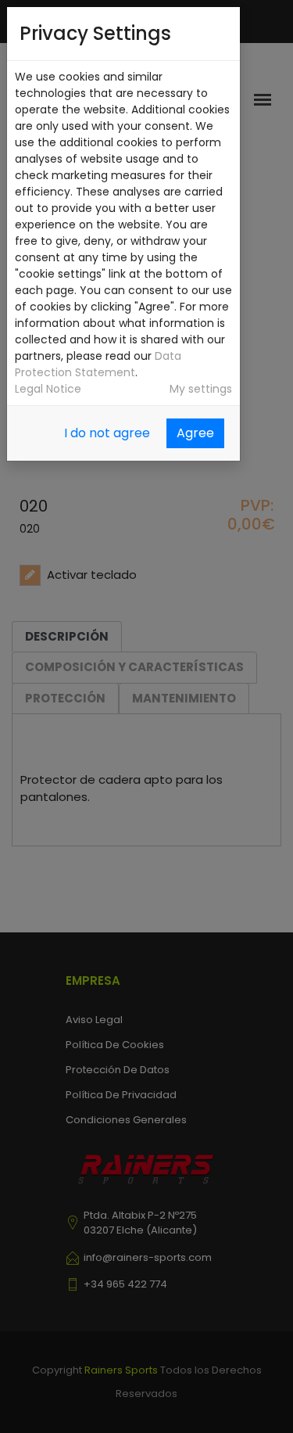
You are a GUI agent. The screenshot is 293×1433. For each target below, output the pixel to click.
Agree (195, 433)
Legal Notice (48, 389)
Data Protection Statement (98, 364)
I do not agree (107, 433)
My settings (201, 389)
